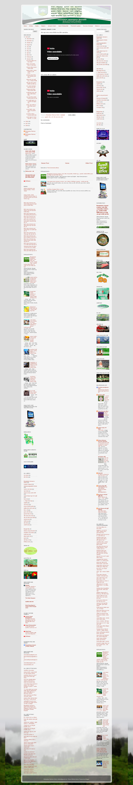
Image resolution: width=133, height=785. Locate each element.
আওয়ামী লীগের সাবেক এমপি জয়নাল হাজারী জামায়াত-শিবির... (31, 94)
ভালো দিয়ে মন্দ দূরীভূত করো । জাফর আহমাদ (31, 61)
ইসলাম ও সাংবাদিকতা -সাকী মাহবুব (103, 621)
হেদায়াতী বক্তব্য (27, 524)
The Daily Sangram (30, 598)
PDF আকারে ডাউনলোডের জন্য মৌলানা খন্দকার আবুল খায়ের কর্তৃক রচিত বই (30, 225)
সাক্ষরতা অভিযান (101, 430)
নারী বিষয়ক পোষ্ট (27, 540)
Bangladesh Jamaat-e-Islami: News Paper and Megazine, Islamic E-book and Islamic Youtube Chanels (30, 708)
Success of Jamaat (88, 26)
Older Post (89, 163)
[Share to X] (72, 115)
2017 (26, 123)
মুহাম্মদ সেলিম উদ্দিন (27, 512)
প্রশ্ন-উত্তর (26, 504)
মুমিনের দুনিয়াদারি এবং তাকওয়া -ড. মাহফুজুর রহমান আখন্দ (103, 581)
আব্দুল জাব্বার (26, 491)
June (28, 48)
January (29, 59)
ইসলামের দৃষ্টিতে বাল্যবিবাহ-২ (29, 769)
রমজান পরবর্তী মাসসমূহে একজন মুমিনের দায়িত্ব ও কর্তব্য (102, 578)
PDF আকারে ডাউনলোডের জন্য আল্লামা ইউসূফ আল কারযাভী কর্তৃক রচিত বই (30, 230)
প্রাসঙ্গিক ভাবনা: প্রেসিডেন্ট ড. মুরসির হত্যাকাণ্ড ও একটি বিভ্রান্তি (30, 723)
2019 (26, 37)
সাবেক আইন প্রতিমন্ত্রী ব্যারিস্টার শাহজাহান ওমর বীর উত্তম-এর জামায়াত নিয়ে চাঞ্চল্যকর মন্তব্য (30, 681)
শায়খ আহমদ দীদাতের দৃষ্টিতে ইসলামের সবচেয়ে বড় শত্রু (31, 98)
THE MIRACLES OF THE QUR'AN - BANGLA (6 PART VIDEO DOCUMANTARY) (102, 490)
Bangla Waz (27, 529)
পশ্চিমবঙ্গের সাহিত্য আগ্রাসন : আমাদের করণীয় (31, 68)
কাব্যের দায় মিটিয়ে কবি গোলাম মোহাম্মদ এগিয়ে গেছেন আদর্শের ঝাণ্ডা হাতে (102, 597)
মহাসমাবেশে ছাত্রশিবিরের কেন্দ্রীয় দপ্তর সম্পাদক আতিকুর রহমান (30, 633)
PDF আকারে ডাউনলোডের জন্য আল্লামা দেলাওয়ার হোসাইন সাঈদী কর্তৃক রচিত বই (30, 240)
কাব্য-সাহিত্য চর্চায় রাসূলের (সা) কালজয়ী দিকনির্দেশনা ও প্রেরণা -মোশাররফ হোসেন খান (102, 547)
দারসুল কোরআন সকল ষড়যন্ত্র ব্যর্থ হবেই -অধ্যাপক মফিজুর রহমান (103, 636)
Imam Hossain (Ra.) (103, 411)
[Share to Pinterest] (75, 115)
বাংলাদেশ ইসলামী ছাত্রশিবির (29, 506)
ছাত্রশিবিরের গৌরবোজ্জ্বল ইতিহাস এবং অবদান (55, 189)
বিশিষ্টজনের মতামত (27, 541)
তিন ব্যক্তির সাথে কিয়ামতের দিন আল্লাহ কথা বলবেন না (103, 475)
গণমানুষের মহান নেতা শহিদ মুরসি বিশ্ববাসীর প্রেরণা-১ (29, 729)
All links (31, 26)
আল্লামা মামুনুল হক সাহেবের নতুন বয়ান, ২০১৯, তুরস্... (31, 118)
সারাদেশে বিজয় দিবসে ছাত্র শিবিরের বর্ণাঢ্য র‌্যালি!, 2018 (30, 696)
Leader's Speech (28, 484)
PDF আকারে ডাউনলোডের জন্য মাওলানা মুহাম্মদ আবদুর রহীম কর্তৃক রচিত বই (30, 221)
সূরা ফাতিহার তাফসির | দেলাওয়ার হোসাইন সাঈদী (31, 114)
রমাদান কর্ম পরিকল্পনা (28, 165)
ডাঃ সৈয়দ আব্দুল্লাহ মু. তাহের (102, 74)
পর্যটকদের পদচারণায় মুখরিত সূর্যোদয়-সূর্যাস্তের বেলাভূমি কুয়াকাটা (30, 743)
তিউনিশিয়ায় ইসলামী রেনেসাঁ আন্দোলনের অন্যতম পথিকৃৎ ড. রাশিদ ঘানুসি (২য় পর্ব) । (102, 539)
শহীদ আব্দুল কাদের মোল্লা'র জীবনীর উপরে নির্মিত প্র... (31, 83)
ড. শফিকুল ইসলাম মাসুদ (28, 501)
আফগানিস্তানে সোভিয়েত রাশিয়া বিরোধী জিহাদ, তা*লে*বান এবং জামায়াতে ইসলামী (33, 379)
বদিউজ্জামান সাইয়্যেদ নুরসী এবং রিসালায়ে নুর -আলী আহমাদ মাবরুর (103, 593)
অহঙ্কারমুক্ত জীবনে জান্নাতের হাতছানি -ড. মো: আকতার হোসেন (102, 560)
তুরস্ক (25, 538)
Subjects (43, 26)
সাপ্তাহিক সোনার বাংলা (29, 601)
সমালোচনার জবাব (27, 519)
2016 (26, 125)
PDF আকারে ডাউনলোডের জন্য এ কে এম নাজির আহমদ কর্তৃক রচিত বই (30, 244)
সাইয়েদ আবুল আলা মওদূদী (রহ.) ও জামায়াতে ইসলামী (31, 80)
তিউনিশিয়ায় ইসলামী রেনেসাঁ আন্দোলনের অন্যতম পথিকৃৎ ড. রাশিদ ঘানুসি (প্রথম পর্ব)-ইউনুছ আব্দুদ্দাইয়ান (102, 552)
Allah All (100, 473)
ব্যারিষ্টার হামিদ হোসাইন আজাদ (29, 508)
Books (37, 26)
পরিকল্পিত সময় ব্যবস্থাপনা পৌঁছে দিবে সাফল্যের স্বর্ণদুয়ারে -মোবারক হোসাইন (103, 615)
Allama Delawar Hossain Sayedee (102, 441)
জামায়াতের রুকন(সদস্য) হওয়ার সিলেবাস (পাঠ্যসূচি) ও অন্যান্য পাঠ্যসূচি (29, 190)
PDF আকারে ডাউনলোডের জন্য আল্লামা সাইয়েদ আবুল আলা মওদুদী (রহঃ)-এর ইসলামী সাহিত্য (30, 204)
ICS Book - (28, 181)
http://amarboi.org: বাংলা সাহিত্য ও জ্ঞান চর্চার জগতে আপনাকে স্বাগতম (30, 176)
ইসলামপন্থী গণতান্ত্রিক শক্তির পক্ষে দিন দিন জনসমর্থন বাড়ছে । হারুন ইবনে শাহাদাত (103, 644)
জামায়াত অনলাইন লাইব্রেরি (30, 151)
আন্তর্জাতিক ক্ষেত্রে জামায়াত (29, 532)
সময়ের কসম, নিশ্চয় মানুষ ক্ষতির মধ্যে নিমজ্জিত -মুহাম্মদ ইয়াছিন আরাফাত (102, 604)
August (28, 44)
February (29, 56)
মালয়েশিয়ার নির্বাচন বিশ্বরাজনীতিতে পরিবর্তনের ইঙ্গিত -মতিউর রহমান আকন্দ (103, 589)
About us (97, 26)
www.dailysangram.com (29, 662)
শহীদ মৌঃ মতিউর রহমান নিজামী (29, 517)
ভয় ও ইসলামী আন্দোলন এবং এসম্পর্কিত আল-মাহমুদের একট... (31, 101)
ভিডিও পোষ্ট (51, 117)
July (28, 46)
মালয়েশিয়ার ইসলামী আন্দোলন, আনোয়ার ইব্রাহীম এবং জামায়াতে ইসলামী (33, 351)
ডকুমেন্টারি (46, 117)
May (28, 50)
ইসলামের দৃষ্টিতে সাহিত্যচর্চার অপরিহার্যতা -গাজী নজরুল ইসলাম (102, 575)
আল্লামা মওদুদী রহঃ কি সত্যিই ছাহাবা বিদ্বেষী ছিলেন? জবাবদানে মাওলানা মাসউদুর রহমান (33, 280)
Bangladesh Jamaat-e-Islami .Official (30, 645)
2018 (26, 121)
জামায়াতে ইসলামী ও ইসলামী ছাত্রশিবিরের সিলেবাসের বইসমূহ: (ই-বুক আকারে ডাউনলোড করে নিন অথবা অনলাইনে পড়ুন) (30, 196)
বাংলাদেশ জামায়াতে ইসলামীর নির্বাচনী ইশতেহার (30, 153)
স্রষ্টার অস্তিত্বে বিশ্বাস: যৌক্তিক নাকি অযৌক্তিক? (102, 511)
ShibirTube (28, 631)
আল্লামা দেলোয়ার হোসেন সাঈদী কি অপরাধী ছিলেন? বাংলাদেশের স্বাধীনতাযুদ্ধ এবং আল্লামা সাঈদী (103, 444)
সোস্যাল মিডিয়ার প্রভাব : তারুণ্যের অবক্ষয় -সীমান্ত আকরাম (103, 618)
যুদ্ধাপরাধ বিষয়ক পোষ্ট (27, 513)
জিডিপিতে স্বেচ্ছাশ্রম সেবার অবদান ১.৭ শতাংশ (102, 498)
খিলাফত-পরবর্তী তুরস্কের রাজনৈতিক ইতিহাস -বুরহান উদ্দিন (103, 633)
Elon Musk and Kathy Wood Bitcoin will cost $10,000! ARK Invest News (30, 620)
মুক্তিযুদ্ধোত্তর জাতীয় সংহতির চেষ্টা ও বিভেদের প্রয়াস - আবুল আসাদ (33, 308)
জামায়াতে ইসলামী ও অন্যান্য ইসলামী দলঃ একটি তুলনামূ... (31, 72)
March (28, 54)
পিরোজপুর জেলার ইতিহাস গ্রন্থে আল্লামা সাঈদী (30, 90)
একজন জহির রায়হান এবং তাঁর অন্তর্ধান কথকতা (106, 459)
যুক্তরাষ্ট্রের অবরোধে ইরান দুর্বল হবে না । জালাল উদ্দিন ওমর (103, 535)
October (29, 42)
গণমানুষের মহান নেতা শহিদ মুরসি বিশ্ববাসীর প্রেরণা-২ (29, 726)
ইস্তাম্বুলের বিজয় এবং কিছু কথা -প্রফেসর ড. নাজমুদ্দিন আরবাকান (102, 630)
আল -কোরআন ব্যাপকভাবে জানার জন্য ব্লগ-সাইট (31, 87)
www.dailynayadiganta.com (30, 654)
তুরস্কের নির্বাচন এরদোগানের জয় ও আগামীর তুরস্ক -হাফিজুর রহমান (103, 566)
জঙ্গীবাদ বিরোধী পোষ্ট (27, 536)
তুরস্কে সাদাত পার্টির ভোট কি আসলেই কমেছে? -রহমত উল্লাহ (102, 563)
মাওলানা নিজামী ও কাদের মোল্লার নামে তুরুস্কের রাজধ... (31, 110)
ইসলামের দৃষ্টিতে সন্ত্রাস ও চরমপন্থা (103, 641)
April (28, 52)
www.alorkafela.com (28, 664)
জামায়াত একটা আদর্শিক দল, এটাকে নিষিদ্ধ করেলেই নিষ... (31, 106)
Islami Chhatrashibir (63, 26)
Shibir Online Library (30, 163)
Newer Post (45, 163)
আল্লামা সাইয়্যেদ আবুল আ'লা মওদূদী (30, 496)
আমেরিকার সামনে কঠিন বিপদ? (29, 752)
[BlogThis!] (70, 115)
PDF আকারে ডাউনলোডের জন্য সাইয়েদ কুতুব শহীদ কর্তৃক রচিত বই (30, 233)
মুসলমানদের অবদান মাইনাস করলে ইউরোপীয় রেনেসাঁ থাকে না (31, 76)
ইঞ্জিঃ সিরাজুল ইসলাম (100, 70)
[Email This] (69, 115)
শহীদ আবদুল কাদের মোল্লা (58, 117)
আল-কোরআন (26, 475)
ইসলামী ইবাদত (26, 534)
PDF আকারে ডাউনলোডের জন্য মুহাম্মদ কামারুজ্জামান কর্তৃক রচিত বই (30, 236)
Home (25, 26)
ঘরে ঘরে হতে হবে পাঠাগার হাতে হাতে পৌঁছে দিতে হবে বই (102, 601)
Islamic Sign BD (102, 485)
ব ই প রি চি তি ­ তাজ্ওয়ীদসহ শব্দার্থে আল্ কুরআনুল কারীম (106, 397)
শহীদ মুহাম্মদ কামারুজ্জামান (101, 62)
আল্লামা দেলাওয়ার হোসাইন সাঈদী (30, 493)
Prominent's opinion (76, 26)
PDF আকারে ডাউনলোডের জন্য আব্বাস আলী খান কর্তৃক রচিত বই (29, 217)
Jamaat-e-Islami (52, 26)
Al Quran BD (101, 394)
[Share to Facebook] (73, 115)
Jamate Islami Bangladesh (29, 617)
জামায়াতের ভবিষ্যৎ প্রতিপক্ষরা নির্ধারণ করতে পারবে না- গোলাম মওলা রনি (30, 699)
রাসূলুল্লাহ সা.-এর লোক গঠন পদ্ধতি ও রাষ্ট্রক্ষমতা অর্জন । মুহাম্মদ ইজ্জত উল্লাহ (102, 531)
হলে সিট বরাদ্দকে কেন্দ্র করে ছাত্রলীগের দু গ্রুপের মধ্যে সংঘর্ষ (30, 627)
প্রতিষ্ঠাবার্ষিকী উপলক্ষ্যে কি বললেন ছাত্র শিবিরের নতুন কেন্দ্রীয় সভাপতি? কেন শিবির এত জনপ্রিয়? (30, 702)
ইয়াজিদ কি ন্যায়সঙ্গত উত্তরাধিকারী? (106, 414)
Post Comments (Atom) (53, 167)
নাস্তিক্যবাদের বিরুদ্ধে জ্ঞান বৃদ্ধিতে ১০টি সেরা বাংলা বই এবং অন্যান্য (30, 247)
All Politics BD (102, 456)
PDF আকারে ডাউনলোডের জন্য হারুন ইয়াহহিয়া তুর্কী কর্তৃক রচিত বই (30, 214)
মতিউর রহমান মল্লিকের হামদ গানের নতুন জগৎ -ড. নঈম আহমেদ (103, 611)
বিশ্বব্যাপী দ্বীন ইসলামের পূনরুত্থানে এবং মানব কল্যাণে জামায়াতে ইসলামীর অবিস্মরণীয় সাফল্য (33, 294)
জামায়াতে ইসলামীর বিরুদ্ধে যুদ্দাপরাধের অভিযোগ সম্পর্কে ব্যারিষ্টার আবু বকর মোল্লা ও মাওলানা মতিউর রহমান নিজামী (102, 750)
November (29, 40)
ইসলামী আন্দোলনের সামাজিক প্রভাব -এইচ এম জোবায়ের (103, 608)
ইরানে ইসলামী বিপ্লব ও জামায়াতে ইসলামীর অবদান (33, 392)
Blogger (87, 779)
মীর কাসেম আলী (99, 59)
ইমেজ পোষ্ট (26, 499)
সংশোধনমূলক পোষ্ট (100, 107)
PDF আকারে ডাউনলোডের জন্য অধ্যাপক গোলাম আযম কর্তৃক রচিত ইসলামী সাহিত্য (30, 210)
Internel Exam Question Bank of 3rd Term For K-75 (103, 391)
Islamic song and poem (29, 530)
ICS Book (27, 636)
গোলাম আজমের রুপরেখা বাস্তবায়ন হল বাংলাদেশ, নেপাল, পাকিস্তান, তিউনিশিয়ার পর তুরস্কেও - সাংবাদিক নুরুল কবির (67, 181)
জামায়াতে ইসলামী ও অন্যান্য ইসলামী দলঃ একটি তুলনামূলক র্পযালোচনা (33, 339)
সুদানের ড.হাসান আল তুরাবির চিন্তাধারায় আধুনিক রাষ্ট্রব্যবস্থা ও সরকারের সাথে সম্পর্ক (30, 761)
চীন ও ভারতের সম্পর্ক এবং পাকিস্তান (30, 717)
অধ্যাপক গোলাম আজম (28, 489)
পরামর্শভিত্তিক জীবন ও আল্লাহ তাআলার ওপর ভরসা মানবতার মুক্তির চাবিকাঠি (102, 543)
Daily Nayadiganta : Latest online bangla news (30, 606)
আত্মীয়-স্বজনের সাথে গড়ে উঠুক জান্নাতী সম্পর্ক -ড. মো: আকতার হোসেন (102, 585)
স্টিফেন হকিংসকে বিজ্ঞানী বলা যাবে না (30, 773)
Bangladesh (99, 82)
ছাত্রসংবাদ (27, 585)
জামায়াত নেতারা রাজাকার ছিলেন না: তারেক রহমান (31, 64)
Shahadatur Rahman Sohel (30, 132)
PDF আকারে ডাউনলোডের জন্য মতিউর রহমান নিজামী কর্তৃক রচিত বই (30, 250)
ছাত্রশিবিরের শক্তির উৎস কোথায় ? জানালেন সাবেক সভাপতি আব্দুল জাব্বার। (30, 676)
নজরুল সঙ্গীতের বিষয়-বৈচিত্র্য (29, 764)
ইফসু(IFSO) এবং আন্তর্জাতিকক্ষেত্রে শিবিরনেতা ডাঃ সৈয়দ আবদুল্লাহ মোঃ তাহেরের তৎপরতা (33, 365)
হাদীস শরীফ (26, 477)
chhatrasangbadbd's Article (30, 486)
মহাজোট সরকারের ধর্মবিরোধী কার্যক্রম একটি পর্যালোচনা (101, 639)
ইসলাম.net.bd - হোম (29, 171)
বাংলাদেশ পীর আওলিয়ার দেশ (29, 734)
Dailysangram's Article (102, 40)
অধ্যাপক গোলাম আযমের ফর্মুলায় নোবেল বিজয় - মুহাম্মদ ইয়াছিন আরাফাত (105, 708)
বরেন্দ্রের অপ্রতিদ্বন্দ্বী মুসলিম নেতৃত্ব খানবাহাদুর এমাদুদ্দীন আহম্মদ (30, 767)
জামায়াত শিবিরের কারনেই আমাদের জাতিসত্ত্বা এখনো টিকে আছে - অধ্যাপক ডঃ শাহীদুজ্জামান (106, 764)
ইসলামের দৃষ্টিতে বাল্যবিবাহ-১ (29, 771)
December (29, 38)
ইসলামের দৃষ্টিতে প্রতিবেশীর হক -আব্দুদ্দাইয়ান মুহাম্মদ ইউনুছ (30, 587)
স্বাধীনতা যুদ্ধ (26, 521)
